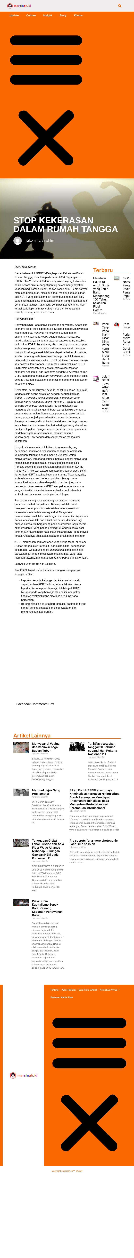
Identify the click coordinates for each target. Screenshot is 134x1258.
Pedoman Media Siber (61, 997)
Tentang (54, 990)
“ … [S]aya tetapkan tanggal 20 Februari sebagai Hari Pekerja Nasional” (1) (102, 749)
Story (63, 15)
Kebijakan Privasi (108, 990)
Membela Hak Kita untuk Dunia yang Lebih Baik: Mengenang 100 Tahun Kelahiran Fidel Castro (101, 294)
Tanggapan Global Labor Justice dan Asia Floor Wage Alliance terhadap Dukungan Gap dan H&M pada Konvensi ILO (48, 849)
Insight (47, 15)
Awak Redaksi (69, 990)
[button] (120, 6)
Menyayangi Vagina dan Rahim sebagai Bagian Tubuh (45, 747)
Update (14, 15)
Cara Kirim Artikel (88, 990)
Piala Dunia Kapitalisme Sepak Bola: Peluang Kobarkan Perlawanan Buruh (47, 908)
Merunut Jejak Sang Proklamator (46, 792)
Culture (31, 15)
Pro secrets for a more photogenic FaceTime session (93, 842)
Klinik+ (78, 15)
